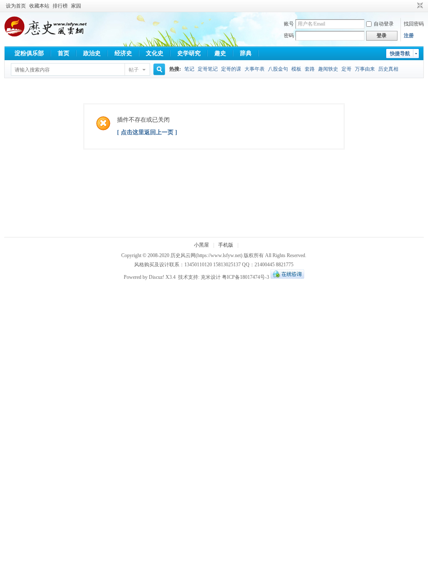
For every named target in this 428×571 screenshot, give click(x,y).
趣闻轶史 (328, 69)
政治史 (92, 53)
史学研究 (189, 53)
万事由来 (365, 69)
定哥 (346, 69)
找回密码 (414, 24)
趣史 (220, 53)
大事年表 (255, 69)
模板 (296, 69)
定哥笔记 (208, 69)
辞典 (246, 53)
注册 (409, 35)
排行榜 (60, 6)
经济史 (123, 53)
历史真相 (388, 69)
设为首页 (16, 6)
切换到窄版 (419, 6)
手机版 (225, 245)
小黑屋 (201, 245)
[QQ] (287, 277)
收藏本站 (39, 6)
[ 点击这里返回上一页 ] (147, 132)
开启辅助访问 (412, 6)
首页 (63, 53)
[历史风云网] (45, 35)
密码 (289, 35)
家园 (76, 6)
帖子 (134, 70)
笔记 (189, 69)
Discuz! (156, 277)
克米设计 (211, 277)
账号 (289, 24)
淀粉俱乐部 (29, 53)
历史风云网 (183, 255)
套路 (310, 69)
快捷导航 (400, 53)
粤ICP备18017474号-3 (245, 277)
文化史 (154, 53)
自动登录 (384, 24)
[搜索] (158, 69)
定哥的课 (231, 69)
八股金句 (278, 69)
